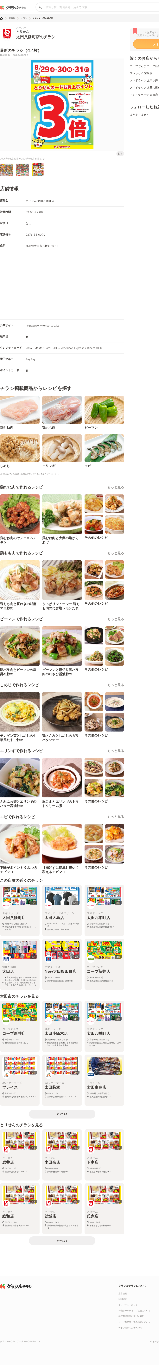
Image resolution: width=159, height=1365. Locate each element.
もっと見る (115, 487)
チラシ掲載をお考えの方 (130, 1327)
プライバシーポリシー (129, 1305)
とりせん (22, 32)
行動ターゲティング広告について (134, 1310)
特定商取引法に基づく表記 (131, 1316)
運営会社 (122, 1293)
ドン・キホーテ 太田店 (144, 94)
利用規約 (122, 1299)
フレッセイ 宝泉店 (141, 73)
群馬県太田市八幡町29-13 (42, 245)
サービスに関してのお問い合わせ (134, 1322)
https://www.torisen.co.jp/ (42, 325)
